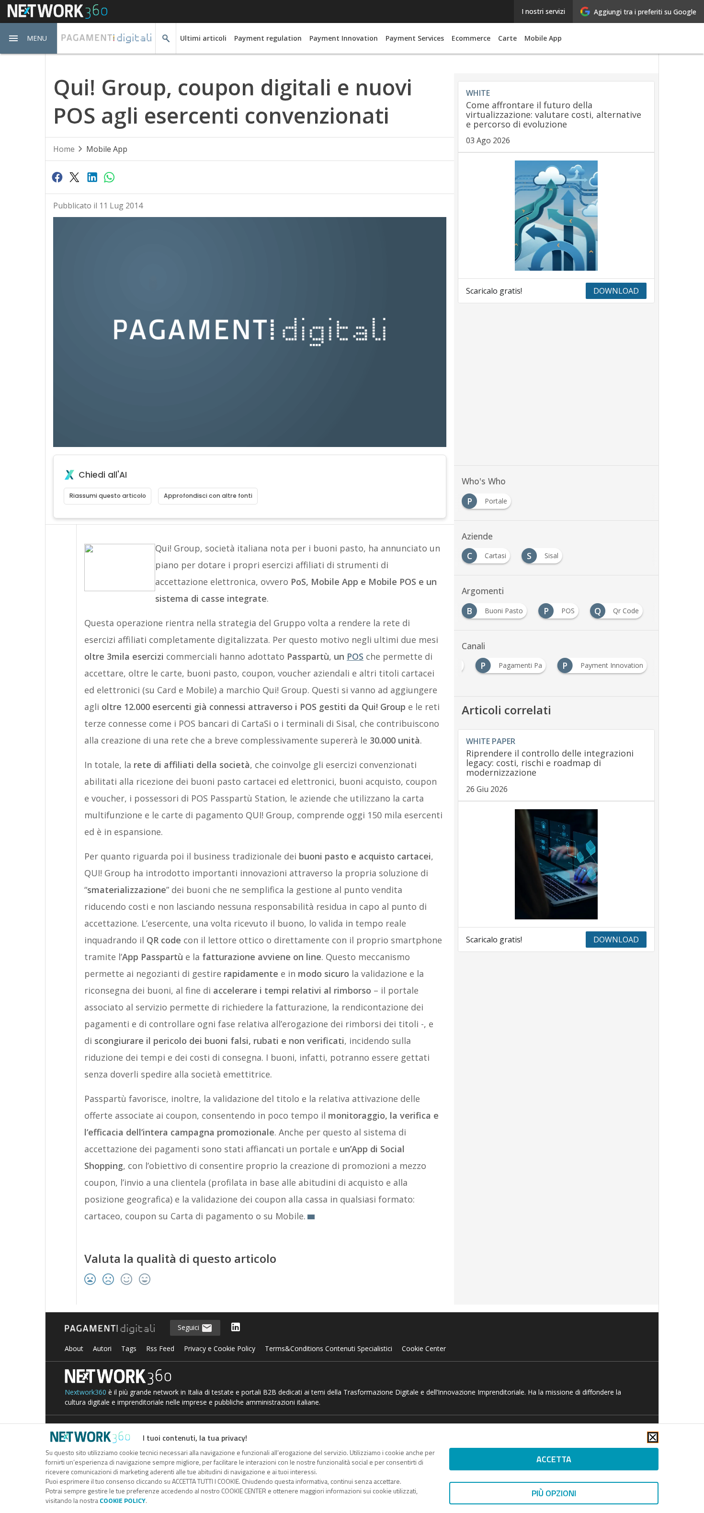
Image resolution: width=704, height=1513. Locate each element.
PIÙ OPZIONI (554, 1493)
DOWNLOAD (616, 291)
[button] (28, 38)
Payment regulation (268, 38)
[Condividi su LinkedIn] (92, 176)
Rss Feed (160, 1348)
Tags (128, 1348)
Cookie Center (424, 1348)
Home (64, 149)
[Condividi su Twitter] (74, 176)
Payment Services (415, 38)
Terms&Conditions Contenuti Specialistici (328, 1348)
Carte (507, 38)
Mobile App (543, 38)
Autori (102, 1348)
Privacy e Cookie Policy (219, 1348)
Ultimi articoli (203, 38)
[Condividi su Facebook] (57, 176)
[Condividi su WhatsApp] (109, 176)
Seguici (189, 1327)
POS (355, 656)
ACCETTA (553, 1459)
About (74, 1348)
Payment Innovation (343, 38)
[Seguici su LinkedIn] (235, 1328)
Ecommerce (471, 38)
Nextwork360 (85, 1392)
